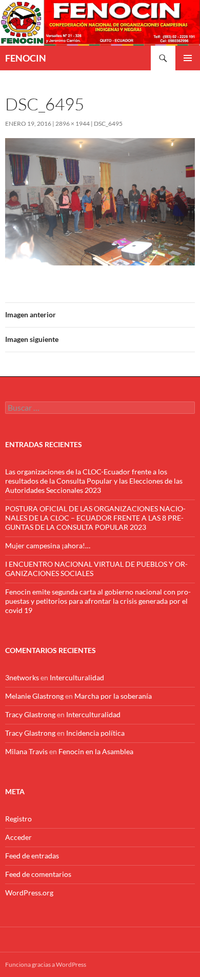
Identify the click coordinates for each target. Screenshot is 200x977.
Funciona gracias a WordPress (45, 964)
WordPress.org (29, 892)
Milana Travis (26, 751)
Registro (18, 818)
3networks (22, 677)
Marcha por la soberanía (113, 696)
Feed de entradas (32, 855)
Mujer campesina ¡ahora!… (47, 545)
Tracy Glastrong (30, 714)
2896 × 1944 (72, 123)
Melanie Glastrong (34, 696)
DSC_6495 (108, 123)
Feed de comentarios (38, 874)
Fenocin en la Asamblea (95, 751)
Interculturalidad (77, 677)
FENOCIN (25, 58)
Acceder (18, 837)
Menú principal (187, 58)
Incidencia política (95, 733)
